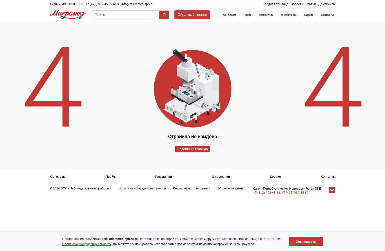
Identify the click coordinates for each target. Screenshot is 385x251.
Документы (327, 4)
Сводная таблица (275, 4)
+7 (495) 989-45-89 (98, 4)
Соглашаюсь (306, 241)
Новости (297, 4)
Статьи (310, 4)
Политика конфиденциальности (142, 188)
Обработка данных (232, 188)
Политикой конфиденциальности (86, 244)
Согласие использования (191, 188)
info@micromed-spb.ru (137, 4)
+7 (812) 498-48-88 (63, 4)
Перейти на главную (192, 149)
